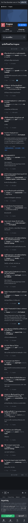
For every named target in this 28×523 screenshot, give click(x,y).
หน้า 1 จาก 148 (14, 48)
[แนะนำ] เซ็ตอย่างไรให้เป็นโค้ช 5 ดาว (15, 378)
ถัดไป (22, 48)
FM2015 (6, 349)
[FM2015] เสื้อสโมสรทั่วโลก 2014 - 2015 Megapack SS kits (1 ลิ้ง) (14, 395)
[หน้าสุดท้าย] (25, 49)
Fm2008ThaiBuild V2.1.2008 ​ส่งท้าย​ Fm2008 (15, 101)
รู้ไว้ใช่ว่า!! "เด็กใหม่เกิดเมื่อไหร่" (13, 85)
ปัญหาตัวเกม (9, 194)
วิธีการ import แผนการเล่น (12, 445)
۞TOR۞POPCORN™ (20, 87)
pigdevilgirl (18, 362)
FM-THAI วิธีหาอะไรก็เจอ (11, 345)
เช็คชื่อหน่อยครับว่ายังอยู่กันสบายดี (14, 117)
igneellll (17, 70)
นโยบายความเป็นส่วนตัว (9, 506)
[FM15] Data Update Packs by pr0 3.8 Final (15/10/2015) (15, 174)
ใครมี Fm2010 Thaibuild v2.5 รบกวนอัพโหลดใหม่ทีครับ (15, 272)
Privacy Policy (11, 497)
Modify (17, 241)
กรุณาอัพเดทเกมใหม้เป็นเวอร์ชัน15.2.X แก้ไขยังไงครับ (15, 329)
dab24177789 (18, 332)
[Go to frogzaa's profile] (2, 54)
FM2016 (6, 121)
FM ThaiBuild (21, 135)
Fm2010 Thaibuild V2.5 (11, 133)
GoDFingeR (18, 275)
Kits (7, 399)
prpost (17, 432)
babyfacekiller (18, 192)
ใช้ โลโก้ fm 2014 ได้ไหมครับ (12, 430)
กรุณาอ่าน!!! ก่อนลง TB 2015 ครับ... (14, 221)
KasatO (17, 55)
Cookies (23, 497)
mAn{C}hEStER (19, 177)
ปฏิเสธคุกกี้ (21, 516)
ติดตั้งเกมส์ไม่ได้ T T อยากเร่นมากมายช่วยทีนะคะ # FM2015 (14, 412)
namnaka (17, 157)
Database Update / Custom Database (16, 179)
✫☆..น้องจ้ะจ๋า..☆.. (19, 415)
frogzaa (8, 55)
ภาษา (4, 497)
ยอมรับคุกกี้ (8, 516)
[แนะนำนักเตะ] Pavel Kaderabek (13, 206)
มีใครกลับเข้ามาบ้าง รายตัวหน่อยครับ (14, 53)
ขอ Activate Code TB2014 (12, 361)
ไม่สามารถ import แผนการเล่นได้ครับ (15, 460)
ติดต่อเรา (18, 497)
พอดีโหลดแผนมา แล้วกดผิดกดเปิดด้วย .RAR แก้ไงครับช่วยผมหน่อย (15, 238)
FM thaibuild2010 (9, 155)
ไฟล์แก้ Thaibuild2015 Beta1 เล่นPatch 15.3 (15, 292)
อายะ (16, 104)
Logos (6, 433)
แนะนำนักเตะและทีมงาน (15, 89)
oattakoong (18, 462)
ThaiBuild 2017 (8, 68)
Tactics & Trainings (9, 243)
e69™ (16, 119)
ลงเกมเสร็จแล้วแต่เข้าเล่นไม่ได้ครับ (14, 191)
